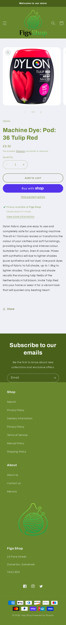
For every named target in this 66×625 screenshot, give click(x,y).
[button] (5, 23)
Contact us (14, 483)
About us (12, 475)
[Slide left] (25, 112)
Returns (12, 491)
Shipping (20, 151)
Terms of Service (17, 435)
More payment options (33, 197)
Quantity (8, 157)
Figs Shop (26, 615)
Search (11, 402)
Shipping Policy (16, 451)
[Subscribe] (55, 378)
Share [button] (10, 309)
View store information (20, 216)
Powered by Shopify (43, 615)
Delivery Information (19, 418)
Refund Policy (15, 443)
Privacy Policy (15, 410)
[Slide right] (41, 112)
